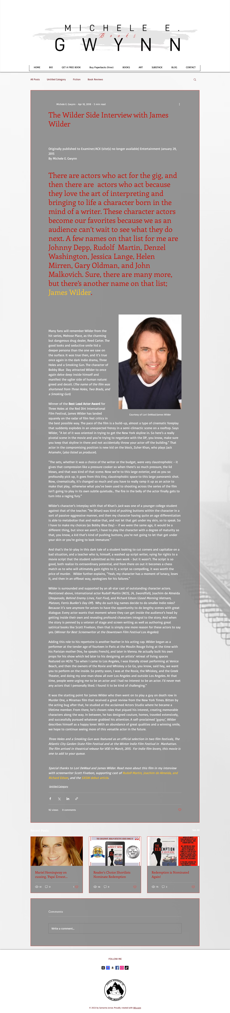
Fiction (76, 79)
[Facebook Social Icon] (117, 968)
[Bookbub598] (108, 968)
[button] (195, 79)
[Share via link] (76, 798)
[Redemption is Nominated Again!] (173, 851)
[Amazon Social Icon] (112, 968)
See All (195, 829)
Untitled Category (56, 79)
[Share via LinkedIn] (68, 798)
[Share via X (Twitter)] (59, 798)
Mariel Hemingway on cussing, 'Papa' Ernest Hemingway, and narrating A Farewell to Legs (55, 874)
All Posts (35, 79)
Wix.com (137, 1007)
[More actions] (179, 104)
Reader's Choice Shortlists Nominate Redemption (111, 874)
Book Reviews (95, 79)
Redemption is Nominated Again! (170, 874)
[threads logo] (103, 968)
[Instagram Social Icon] (122, 968)
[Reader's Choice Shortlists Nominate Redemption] (115, 851)
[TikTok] (126, 968)
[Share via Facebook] (50, 798)
